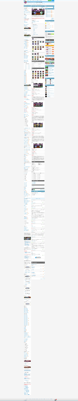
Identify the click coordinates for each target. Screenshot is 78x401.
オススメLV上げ (25, 152)
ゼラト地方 (26, 349)
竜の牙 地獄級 (33, 21)
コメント (33, 35)
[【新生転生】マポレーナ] (33, 49)
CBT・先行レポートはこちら (49, 64)
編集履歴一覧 (52, 18)
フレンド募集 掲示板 (26, 391)
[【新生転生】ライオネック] (35, 42)
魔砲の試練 (25, 72)
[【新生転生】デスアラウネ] (38, 54)
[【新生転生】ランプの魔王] (35, 44)
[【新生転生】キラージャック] (43, 47)
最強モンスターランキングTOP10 (27, 11)
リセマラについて (25, 130)
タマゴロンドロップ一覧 (26, 153)
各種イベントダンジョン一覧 (26, 115)
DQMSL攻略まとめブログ (26, 229)
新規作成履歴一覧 (52, 19)
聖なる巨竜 (25, 82)
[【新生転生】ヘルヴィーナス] (33, 42)
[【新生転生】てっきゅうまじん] (38, 47)
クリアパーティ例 (35, 28)
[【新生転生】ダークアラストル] (43, 42)
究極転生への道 (25, 116)
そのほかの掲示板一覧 (26, 50)
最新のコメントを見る (38, 198)
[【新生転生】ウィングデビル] (38, 49)
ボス (33, 31)
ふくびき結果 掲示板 (25, 10)
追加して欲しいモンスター (49, 10)
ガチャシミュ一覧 (25, 32)
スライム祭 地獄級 (37, 21)
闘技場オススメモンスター (26, 167)
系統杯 (24, 164)
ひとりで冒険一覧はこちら (26, 380)
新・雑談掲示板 (25, 9)
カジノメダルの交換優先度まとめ (26, 99)
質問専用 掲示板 (25, 43)
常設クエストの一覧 (26, 243)
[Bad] (44, 202)
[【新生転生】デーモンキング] (33, 44)
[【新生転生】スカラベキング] (35, 59)
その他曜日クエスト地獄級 (35, 34)
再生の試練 (25, 73)
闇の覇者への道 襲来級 (26, 310)
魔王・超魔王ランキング (27, 257)
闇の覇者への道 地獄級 (26, 309)
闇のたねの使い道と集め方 (26, 61)
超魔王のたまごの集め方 (26, 311)
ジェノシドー (26, 294)
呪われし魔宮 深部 (25, 105)
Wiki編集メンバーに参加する (39, 0)
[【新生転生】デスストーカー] (35, 49)
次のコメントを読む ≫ (38, 256)
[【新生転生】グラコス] (43, 57)
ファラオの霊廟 (25, 15)
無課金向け (26, 135)
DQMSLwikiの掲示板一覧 (27, 244)
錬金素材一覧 (25, 192)
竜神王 (29, 294)
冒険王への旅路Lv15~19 (26, 318)
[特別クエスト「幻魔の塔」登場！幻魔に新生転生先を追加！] (27, 361)
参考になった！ (42, 189)
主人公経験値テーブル (26, 213)
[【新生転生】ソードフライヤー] (40, 57)
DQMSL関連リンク (25, 228)
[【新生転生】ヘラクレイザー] (33, 57)
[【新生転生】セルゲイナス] (40, 42)
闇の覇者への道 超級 (25, 308)
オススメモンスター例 (35, 27)
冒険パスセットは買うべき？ (26, 24)
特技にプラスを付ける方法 (26, 140)
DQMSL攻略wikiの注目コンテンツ (27, 241)
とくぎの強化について (26, 141)
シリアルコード (25, 214)
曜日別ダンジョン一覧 (26, 114)
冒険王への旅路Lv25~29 (26, 320)
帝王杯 (24, 165)
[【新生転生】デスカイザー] (38, 42)
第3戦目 (34, 30)
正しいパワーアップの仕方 (26, 139)
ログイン (53, 0)
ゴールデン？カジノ (25, 98)
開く (44, 203)
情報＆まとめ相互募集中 (26, 230)
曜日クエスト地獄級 (26, 394)
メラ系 (24, 182)
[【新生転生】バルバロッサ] (40, 47)
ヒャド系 (26, 182)
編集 (28, 0)
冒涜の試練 (25, 71)
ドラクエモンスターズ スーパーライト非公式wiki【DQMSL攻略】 (35, 2)
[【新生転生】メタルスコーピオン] (33, 54)
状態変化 (24, 205)
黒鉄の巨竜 (25, 81)
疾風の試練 (25, 74)
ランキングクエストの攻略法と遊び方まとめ (26, 272)
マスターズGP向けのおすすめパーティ (27, 166)
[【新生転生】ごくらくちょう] (38, 57)
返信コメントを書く (33, 202)
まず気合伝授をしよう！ (26, 138)
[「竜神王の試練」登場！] (27, 367)
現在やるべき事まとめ (26, 52)
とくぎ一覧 (25, 180)
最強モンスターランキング (26, 131)
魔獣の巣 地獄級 (33, 183)
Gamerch (25, 0)
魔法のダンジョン (25, 106)
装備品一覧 (25, 191)
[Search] (53, 7)
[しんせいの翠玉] (32, 51)
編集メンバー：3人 (34, 0)
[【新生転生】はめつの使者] (38, 44)
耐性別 (25, 178)
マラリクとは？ (25, 206)
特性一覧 (24, 189)
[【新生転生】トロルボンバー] (33, 47)
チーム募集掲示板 (26, 387)
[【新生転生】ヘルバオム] (35, 54)
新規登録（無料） (49, 0)
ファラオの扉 (25, 16)
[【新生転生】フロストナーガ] (38, 59)
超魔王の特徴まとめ (25, 25)
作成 (30, 0)
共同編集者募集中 (25, 217)
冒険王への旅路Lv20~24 (26, 319)
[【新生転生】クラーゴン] (35, 57)
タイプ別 (25, 177)
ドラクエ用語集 (25, 204)
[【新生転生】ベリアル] (35, 47)
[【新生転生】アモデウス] (40, 49)
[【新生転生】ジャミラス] (33, 59)
